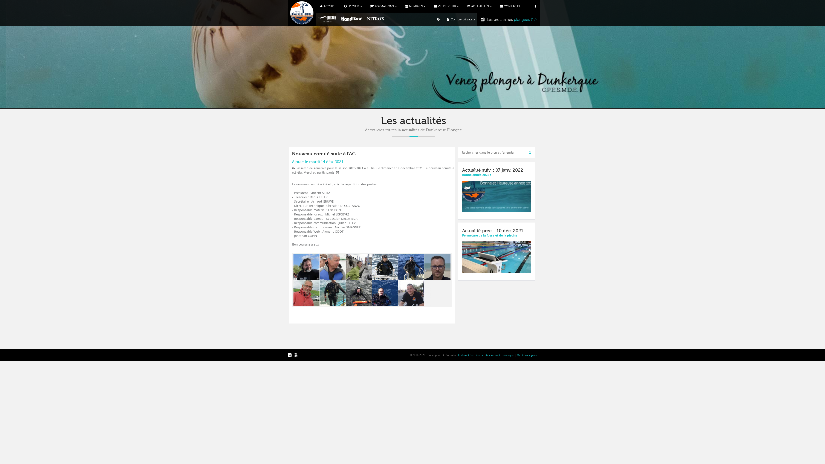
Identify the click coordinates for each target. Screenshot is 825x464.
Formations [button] (384, 6)
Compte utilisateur (462, 19)
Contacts (511, 6)
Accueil (329, 6)
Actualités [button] (480, 6)
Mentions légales (527, 355)
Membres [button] (415, 6)
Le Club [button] (353, 6)
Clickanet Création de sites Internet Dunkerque (486, 355)
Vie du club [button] (447, 6)
